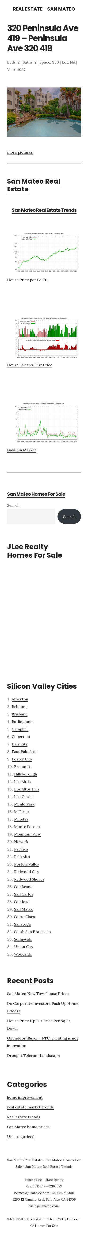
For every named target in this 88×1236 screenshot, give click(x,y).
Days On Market (21, 450)
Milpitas (21, 819)
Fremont (22, 766)
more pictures (20, 152)
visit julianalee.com (44, 1206)
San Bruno (23, 886)
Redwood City (26, 871)
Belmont (19, 706)
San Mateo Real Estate (33, 185)
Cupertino (21, 736)
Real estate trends (23, 1117)
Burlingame (22, 721)
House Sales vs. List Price (29, 365)
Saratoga (22, 924)
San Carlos (23, 894)
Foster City (22, 759)
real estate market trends (30, 1107)
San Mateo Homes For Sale (36, 494)
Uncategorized (20, 1136)
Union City (23, 946)
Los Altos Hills (26, 789)
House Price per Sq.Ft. (27, 279)
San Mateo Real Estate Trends (44, 210)
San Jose (21, 901)
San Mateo (23, 909)
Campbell (20, 729)
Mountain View (27, 834)
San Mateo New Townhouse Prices (38, 993)
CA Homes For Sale (44, 1226)
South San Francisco (32, 931)
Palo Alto (22, 856)
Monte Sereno (27, 826)
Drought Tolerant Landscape (33, 1055)
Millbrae (21, 811)
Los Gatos (23, 796)
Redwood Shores (29, 879)
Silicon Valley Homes (62, 1219)
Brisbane (19, 714)
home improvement (25, 1097)
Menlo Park (24, 804)
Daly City (19, 744)
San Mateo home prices (28, 1126)
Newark (21, 841)
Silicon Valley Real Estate (25, 1219)
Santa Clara (24, 916)
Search (13, 505)
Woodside (23, 954)
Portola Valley (26, 864)
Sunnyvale (23, 939)
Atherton (20, 699)
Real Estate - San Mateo (44, 9)
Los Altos (22, 781)
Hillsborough (25, 774)
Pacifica (21, 849)
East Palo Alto (24, 751)
